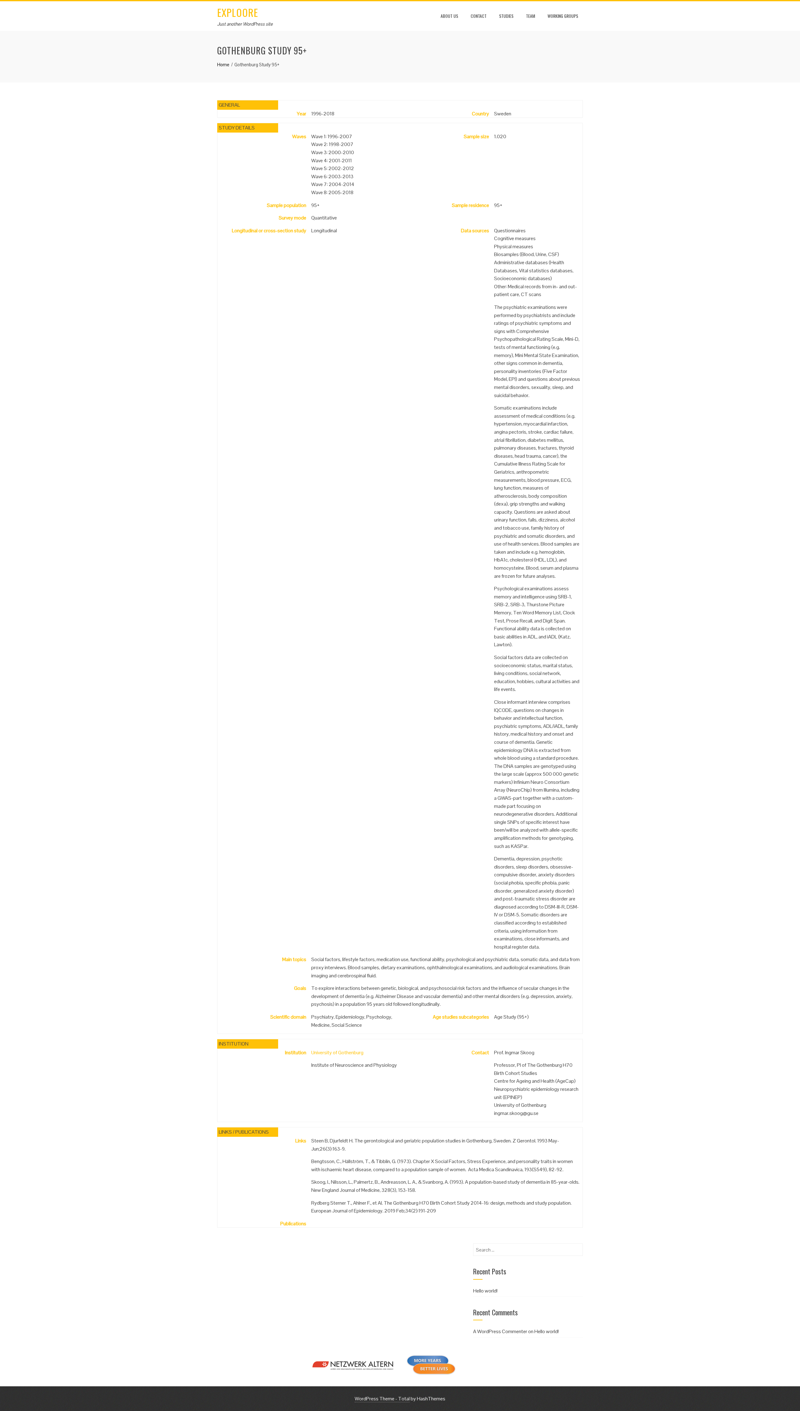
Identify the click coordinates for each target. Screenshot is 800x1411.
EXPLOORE (237, 12)
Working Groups (563, 16)
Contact (479, 16)
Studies (506, 16)
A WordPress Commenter (500, 1331)
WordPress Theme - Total (382, 1398)
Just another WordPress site (245, 24)
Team (530, 16)
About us (449, 16)
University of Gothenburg (337, 1052)
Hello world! (485, 1291)
